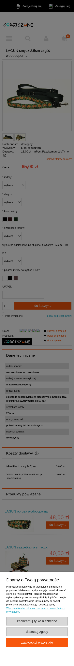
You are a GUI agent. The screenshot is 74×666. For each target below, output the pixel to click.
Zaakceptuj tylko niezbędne (37, 621)
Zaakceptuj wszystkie (37, 642)
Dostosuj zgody (37, 632)
